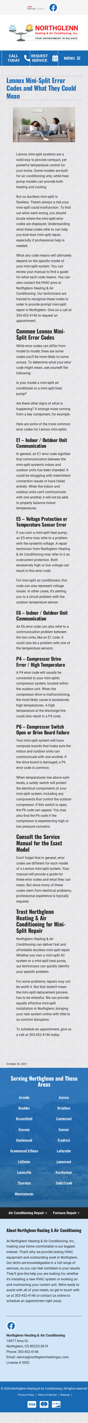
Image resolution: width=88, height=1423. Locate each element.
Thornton (24, 1183)
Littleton (24, 1162)
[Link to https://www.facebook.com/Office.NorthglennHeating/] (53, 7)
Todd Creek (64, 1183)
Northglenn (64, 1172)
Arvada (24, 1097)
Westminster (24, 1194)
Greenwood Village (24, 1151)
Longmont (64, 1162)
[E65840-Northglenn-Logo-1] (44, 21)
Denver (64, 1130)
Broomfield (24, 1119)
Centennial (64, 1119)
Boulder (24, 1108)
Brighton (63, 1108)
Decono (24, 1130)
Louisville (24, 1172)
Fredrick (64, 1140)
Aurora (64, 1097)
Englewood (24, 1140)
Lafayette (64, 1151)
